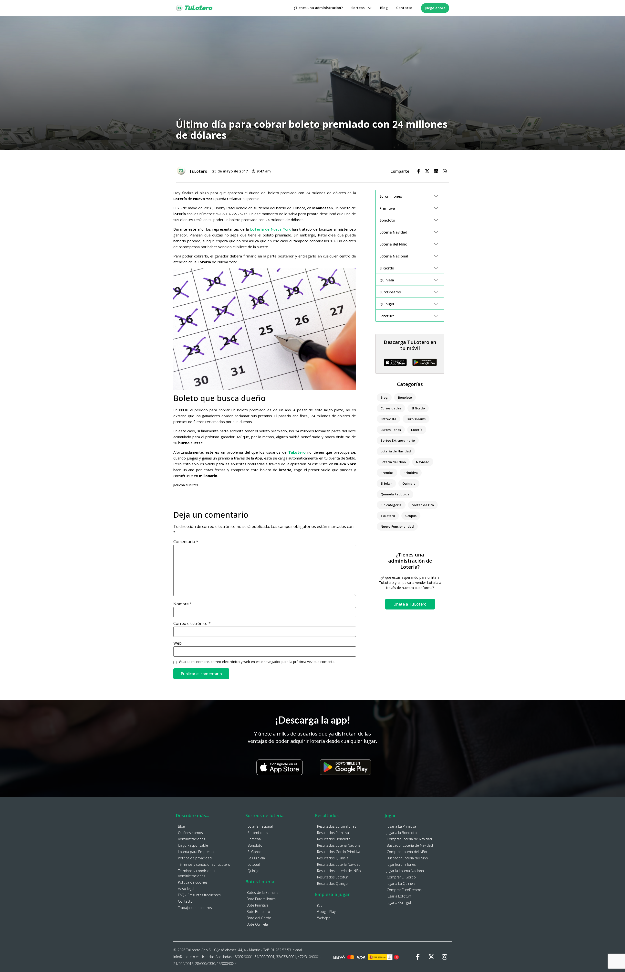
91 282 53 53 (281, 950)
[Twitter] (431, 957)
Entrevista (388, 419)
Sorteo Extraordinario (398, 440)
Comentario (185, 542)
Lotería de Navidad (396, 451)
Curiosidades (391, 408)
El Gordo (418, 408)
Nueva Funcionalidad (397, 526)
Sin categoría (391, 505)
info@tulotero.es (186, 956)
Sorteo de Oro (423, 505)
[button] (418, 171)
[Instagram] (444, 957)
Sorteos (358, 7)
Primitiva (411, 472)
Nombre (182, 604)
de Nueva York (270, 229)
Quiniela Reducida (395, 494)
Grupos (411, 515)
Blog (384, 7)
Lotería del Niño (393, 462)
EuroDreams (416, 419)
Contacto (404, 7)
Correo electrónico (192, 623)
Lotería (416, 429)
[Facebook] (418, 957)
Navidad (422, 462)
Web (177, 643)
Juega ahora (435, 8)
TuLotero (297, 452)
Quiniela (409, 483)
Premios (387, 472)
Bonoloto (405, 397)
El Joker (386, 483)
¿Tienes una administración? (318, 7)
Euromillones (391, 429)
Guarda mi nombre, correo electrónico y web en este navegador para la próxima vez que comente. (257, 661)
